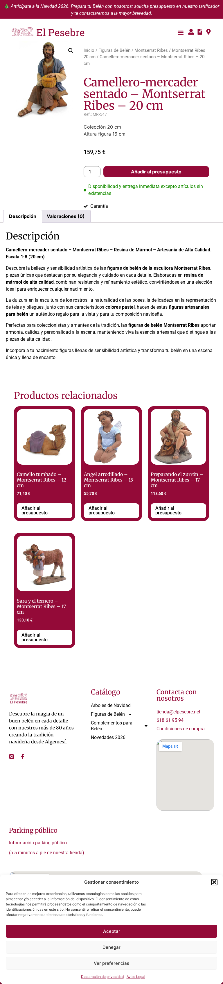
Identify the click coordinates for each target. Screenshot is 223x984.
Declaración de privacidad (102, 976)
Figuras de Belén (114, 50)
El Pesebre (60, 32)
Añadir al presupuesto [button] (34, 510)
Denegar (111, 947)
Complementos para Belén (111, 725)
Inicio (89, 50)
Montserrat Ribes (151, 50)
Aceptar (111, 931)
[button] (214, 882)
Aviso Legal (136, 976)
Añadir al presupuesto (156, 172)
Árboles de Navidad (111, 705)
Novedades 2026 (108, 737)
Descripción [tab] (22, 216)
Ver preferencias (111, 963)
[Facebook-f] (22, 756)
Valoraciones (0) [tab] (66, 216)
